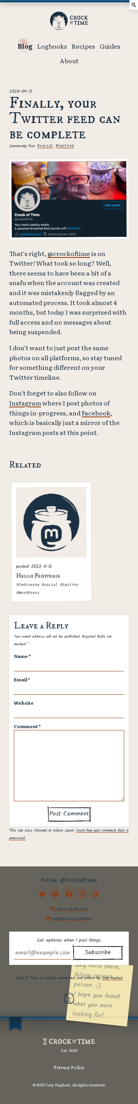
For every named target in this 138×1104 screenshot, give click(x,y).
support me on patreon (71, 918)
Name (22, 656)
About (69, 60)
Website (24, 702)
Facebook (96, 412)
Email (22, 679)
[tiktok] (96, 894)
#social (45, 146)
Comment (27, 726)
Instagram (25, 402)
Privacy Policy (69, 1067)
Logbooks (52, 46)
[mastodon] (55, 894)
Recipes (83, 46)
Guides (110, 46)
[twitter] (42, 894)
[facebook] (69, 894)
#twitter (65, 146)
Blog (25, 46)
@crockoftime (69, 253)
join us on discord (70, 908)
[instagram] (82, 894)
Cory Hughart (112, 978)
